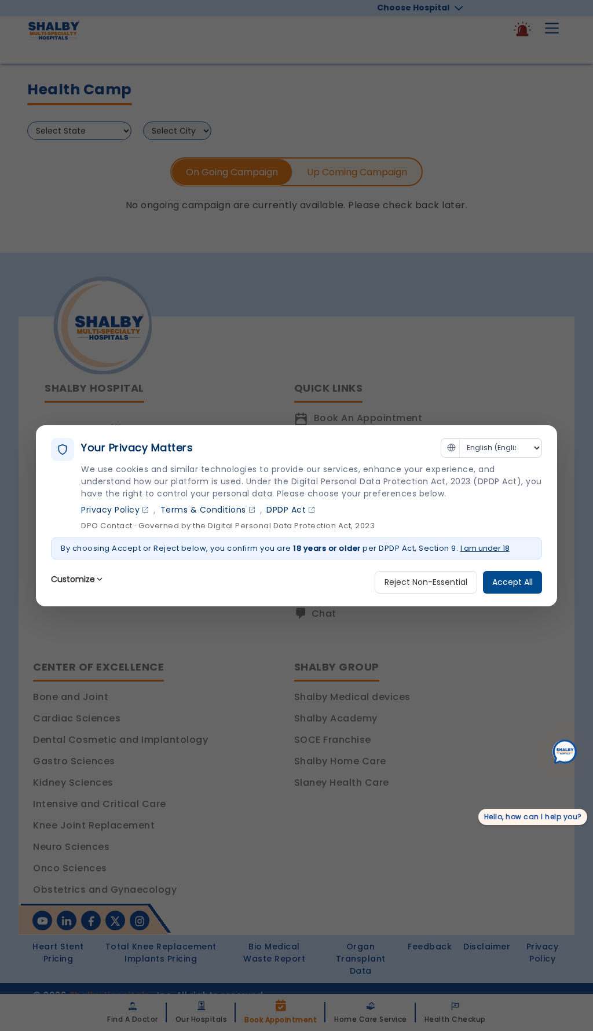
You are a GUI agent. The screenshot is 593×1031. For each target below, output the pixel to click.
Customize (73, 579)
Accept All (512, 582)
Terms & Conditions (203, 510)
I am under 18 (485, 548)
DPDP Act (286, 510)
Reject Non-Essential (426, 582)
